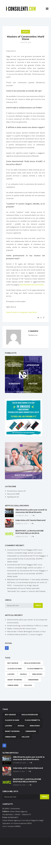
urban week (12, 685)
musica (23, 674)
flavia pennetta (34, 669)
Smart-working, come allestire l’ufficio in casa (27, 625)
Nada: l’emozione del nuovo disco (21, 628)
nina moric (37, 674)
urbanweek (33, 680)
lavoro (10, 674)
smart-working (14, 680)
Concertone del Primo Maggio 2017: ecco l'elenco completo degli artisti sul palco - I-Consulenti (26, 568)
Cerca (38, 605)
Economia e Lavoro (15, 491)
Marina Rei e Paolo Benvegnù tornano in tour (26, 631)
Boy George (12, 663)
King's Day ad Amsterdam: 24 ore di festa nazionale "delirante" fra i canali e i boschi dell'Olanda (26, 588)
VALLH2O (28, 685)
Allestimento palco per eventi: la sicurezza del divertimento (31, 511)
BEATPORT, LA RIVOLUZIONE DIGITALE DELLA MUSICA (29, 532)
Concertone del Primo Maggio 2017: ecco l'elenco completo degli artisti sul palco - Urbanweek (25, 553)
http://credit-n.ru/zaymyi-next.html (21, 312)
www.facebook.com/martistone (32, 285)
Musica (25, 32)
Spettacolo (11, 497)
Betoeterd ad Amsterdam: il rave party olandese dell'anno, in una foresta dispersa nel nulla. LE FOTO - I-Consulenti (27, 582)
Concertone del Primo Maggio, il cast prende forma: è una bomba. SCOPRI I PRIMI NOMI (27, 559)
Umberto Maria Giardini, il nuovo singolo (24, 634)
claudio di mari (14, 669)
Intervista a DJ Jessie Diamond (30, 520)
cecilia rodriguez (32, 663)
